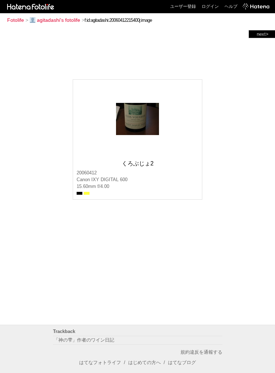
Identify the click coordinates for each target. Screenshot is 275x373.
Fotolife (15, 20)
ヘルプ (231, 6)
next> (263, 34)
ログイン (210, 6)
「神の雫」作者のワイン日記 (84, 340)
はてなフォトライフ (100, 362)
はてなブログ (182, 362)
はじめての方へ (144, 362)
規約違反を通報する (201, 352)
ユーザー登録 (183, 6)
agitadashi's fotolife (58, 20)
